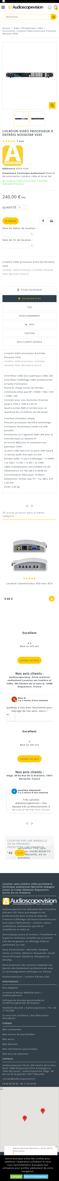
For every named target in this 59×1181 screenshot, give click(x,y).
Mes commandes (11, 1029)
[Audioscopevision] (25, 7)
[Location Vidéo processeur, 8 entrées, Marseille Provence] (21, 119)
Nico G (22, 698)
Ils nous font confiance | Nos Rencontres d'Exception (25, 1017)
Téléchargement (29, 315)
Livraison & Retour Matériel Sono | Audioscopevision (22, 994)
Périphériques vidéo (32, 28)
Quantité (9, 207)
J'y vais (20, 853)
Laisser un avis (29, 660)
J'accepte (16, 1176)
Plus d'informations (36, 1176)
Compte (7, 1023)
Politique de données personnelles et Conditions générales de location (23, 1001)
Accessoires (8, 30)
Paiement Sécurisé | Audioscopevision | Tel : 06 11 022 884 (29, 1009)
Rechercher (54, 17)
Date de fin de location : (17, 240)
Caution (29, 333)
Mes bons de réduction (15, 1053)
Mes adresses (10, 1044)
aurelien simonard (29, 790)
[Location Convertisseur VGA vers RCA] (29, 556)
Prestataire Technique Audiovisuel (24, 173)
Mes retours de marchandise (18, 1034)
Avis (31, 324)
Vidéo (17, 28)
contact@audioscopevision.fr (18, 1078)
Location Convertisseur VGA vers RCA (29, 583)
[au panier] (52, 599)
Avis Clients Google (29, 341)
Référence (9, 168)
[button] (42, 1111)
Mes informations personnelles (19, 1048)
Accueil (6, 28)
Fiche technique (31, 289)
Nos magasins (10, 987)
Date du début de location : (19, 228)
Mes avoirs (8, 1039)
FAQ (29, 307)
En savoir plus (31, 298)
